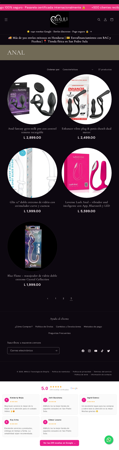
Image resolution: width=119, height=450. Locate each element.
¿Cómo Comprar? (24, 326)
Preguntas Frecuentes (59, 333)
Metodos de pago (93, 326)
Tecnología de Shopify (40, 372)
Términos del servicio (103, 372)
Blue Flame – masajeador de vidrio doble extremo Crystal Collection (32, 277)
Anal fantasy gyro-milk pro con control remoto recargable (32, 130)
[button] (6, 19)
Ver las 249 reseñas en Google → (59, 443)
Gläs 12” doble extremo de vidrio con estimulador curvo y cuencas (32, 204)
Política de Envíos (44, 326)
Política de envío (81, 375)
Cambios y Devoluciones (68, 326)
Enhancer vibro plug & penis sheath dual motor (86, 130)
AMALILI (27, 372)
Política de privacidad (82, 372)
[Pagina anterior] (48, 298)
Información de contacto (101, 375)
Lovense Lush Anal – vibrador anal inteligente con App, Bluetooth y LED (86, 204)
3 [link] (71, 298)
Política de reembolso (61, 372)
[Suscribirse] (56, 350)
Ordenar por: (53, 69)
